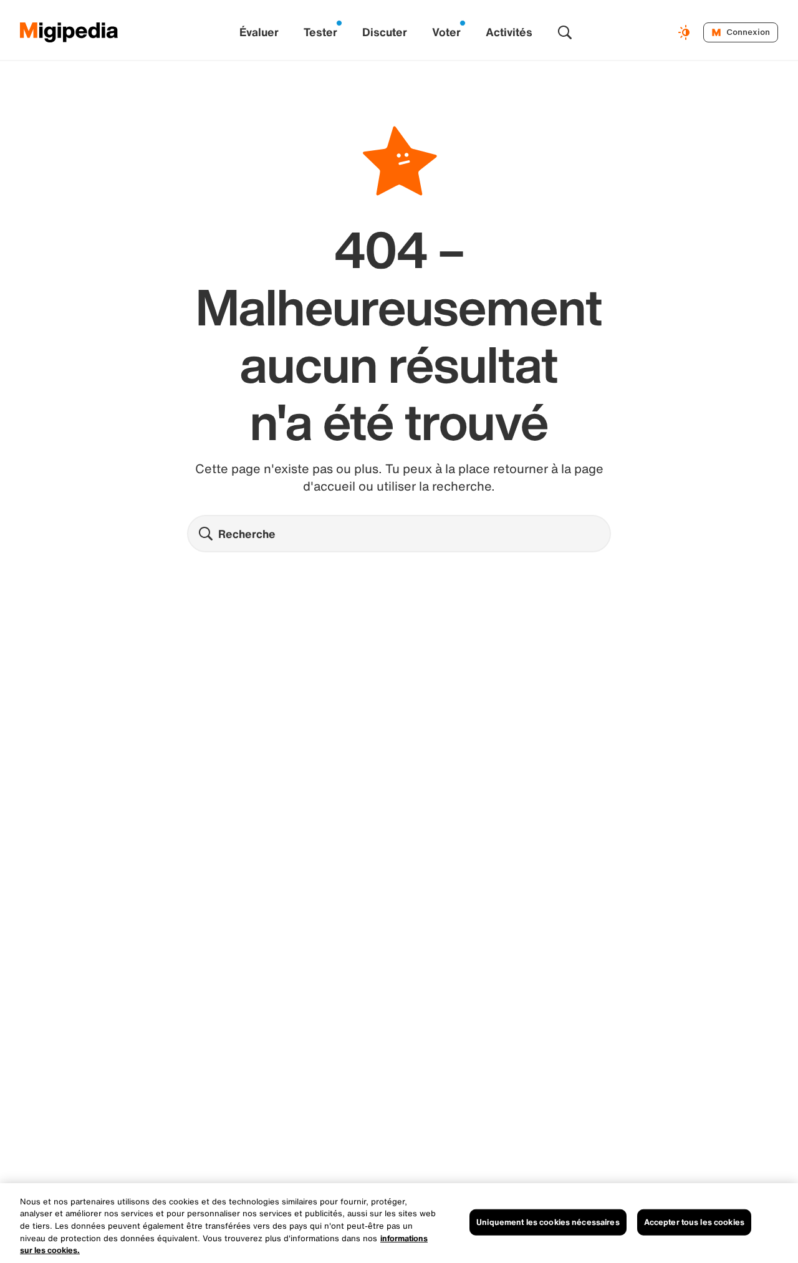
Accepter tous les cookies (694, 1222)
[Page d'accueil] (69, 32)
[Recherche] (564, 32)
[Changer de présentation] (685, 32)
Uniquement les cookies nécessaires (547, 1222)
